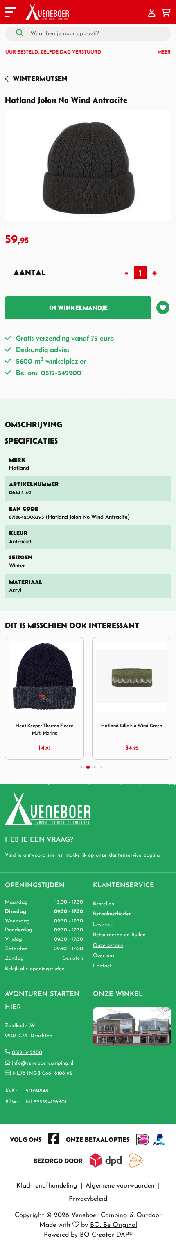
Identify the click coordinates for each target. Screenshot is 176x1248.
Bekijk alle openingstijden (35, 968)
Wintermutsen (40, 78)
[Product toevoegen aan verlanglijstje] (163, 307)
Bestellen (103, 903)
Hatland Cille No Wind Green (131, 725)
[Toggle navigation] (10, 13)
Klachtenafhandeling (46, 1186)
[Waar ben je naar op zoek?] (19, 33)
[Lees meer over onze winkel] (132, 1026)
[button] (152, 13)
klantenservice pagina (134, 855)
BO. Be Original (113, 1225)
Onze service (108, 945)
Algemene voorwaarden (120, 1186)
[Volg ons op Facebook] (53, 1139)
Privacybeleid (88, 1199)
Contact (102, 966)
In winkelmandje (78, 307)
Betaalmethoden (112, 914)
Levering (103, 924)
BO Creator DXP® (106, 1235)
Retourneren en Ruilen (119, 935)
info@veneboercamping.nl (42, 1063)
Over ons (103, 955)
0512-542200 (27, 1052)
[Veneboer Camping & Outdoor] (47, 12)
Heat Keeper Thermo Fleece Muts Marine (44, 729)
